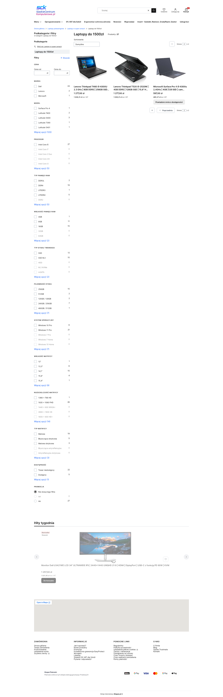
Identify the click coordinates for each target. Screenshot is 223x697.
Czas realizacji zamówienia (125, 657)
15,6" (40, 376)
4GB (40, 217)
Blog (155, 647)
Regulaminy (118, 645)
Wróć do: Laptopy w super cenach (49, 46)
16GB (40, 226)
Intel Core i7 (43, 149)
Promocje (78, 649)
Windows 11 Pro (45, 330)
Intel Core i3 (43, 164)
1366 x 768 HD (44, 398)
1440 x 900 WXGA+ (46, 407)
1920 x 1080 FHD (45, 402)
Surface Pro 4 (44, 108)
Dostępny (42, 475)
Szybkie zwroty (41, 653)
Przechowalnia (40, 649)
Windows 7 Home (45, 340)
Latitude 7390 (44, 123)
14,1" (40, 371)
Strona (179, 44)
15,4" (40, 381)
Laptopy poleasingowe (56, 29)
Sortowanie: (79, 39)
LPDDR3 (41, 190)
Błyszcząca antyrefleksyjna (49, 448)
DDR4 (40, 185)
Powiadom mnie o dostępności (169, 102)
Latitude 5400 (44, 118)
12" (39, 361)
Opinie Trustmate (160, 649)
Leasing (77, 655)
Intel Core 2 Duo (45, 154)
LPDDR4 (41, 195)
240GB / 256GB (45, 303)
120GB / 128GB (44, 299)
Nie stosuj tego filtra (46, 492)
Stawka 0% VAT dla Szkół (84, 657)
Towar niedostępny (46, 470)
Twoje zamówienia (41, 647)
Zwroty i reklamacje (122, 651)
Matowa (41, 434)
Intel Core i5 (43, 145)
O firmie (156, 645)
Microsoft (42, 96)
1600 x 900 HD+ (45, 417)
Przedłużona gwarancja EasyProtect (89, 651)
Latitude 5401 (44, 127)
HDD (40, 263)
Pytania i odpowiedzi (82, 659)
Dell (39, 86)
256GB (41, 289)
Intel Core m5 (44, 159)
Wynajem (78, 653)
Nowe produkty (80, 647)
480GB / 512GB (44, 308)
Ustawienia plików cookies (125, 649)
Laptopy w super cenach (76, 29)
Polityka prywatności (122, 647)
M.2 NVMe (42, 267)
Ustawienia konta (41, 651)
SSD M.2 (42, 258)
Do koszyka (48, 580)
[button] (153, 10)
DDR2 (40, 200)
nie (39, 501)
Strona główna (39, 29)
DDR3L (41, 181)
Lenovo (41, 91)
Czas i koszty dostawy (123, 655)
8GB (40, 222)
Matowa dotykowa (46, 443)
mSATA (41, 272)
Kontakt (156, 651)
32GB (40, 231)
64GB (40, 236)
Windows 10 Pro (45, 325)
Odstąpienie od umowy (123, 653)
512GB (41, 294)
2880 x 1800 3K (45, 412)
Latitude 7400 (44, 113)
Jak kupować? (80, 645)
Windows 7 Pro (44, 335)
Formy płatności (120, 659)
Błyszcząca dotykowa (47, 439)
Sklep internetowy (110, 694)
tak (39, 496)
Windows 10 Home (46, 344)
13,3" (40, 366)
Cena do (57, 69)
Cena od (37, 69)
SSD (40, 253)
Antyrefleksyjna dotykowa (49, 453)
